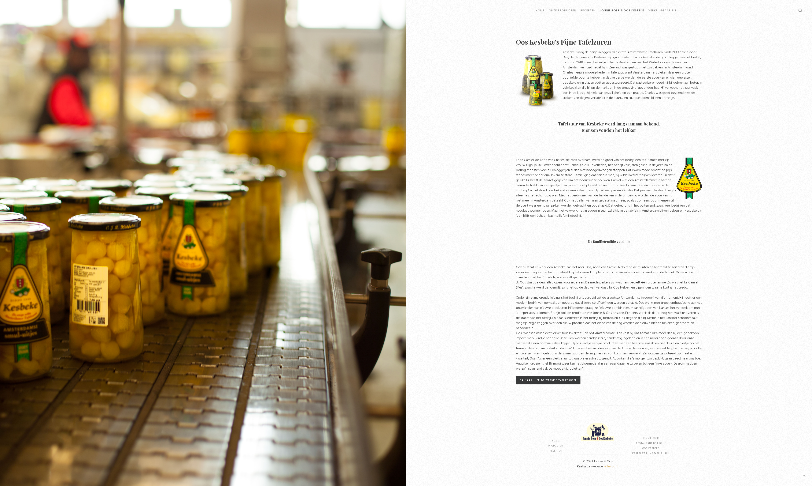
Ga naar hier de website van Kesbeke (548, 380)
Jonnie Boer (651, 438)
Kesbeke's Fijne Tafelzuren (651, 453)
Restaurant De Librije (651, 443)
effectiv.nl (611, 466)
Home (540, 10)
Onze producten (562, 10)
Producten (555, 446)
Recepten (587, 10)
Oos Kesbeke (650, 448)
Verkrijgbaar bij (662, 10)
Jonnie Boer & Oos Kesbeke (622, 10)
